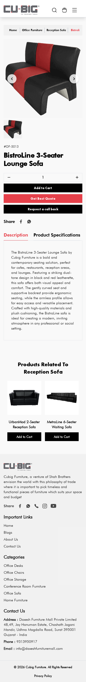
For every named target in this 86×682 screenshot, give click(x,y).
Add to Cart (43, 188)
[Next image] (74, 78)
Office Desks (13, 565)
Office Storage (15, 579)
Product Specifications (56, 235)
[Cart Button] (64, 10)
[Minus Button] (9, 177)
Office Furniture (32, 30)
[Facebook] (20, 506)
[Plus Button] (77, 177)
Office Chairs (14, 572)
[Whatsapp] (29, 221)
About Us (11, 539)
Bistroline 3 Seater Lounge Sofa (75, 30)
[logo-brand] (21, 10)
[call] (36, 506)
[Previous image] (12, 78)
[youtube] (53, 506)
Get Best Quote (43, 198)
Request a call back (43, 209)
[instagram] (44, 506)
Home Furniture (16, 600)
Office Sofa (12, 593)
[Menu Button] (74, 10)
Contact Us (12, 546)
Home (13, 30)
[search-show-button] (54, 10)
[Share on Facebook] (21, 221)
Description (16, 235)
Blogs (8, 532)
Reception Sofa (56, 30)
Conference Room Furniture (25, 586)
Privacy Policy (43, 676)
